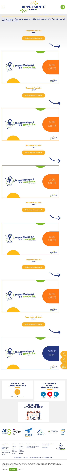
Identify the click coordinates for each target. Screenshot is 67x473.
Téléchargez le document (17, 396)
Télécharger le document (33, 38)
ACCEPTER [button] (13, 469)
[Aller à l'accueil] (32, 7)
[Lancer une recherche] (62, 6)
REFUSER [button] (21, 469)
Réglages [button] (5, 469)
